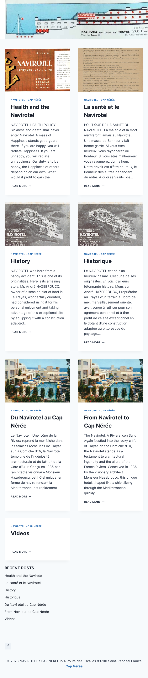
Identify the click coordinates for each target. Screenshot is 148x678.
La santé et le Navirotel (23, 583)
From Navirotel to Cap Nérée (27, 612)
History (20, 261)
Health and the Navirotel (24, 576)
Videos (20, 533)
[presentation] (37, 70)
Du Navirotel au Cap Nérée (25, 605)
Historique (98, 261)
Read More (21, 185)
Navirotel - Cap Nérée (26, 99)
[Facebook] (8, 646)
